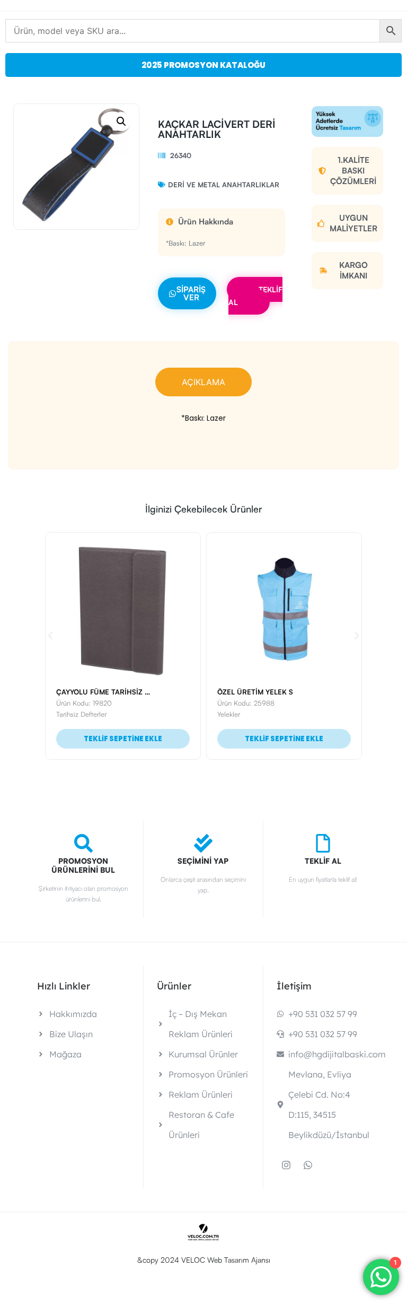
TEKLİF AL (255, 296)
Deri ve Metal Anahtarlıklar (223, 184)
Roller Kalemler (245, 714)
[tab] (203, 382)
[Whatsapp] (307, 1165)
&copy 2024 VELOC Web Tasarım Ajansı (203, 1259)
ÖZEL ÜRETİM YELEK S (99, 692)
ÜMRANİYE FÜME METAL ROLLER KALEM (291, 692)
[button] (121, 121)
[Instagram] (286, 1165)
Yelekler (72, 714)
